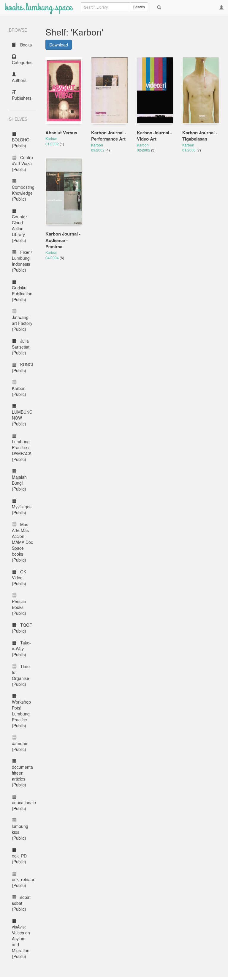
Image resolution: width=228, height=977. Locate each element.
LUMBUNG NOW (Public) (22, 418)
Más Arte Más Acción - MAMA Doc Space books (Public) (22, 542)
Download (58, 45)
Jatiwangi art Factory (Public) (22, 323)
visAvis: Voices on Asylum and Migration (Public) (21, 941)
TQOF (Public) (22, 628)
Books (25, 45)
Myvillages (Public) (21, 509)
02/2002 (144, 149)
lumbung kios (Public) (20, 832)
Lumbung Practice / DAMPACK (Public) (21, 450)
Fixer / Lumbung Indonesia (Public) (22, 261)
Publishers (21, 98)
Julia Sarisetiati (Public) (21, 347)
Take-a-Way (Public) (21, 648)
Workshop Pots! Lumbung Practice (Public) (21, 713)
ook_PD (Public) (19, 859)
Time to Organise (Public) (21, 675)
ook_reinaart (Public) (24, 882)
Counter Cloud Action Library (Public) (19, 228)
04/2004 (52, 257)
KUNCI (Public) (22, 367)
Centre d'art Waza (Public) (22, 163)
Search (139, 6)
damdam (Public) (20, 746)
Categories (22, 62)
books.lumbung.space (38, 7)
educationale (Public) (24, 805)
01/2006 (189, 149)
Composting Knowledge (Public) (23, 193)
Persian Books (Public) (19, 607)
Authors (19, 80)
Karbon (51, 138)
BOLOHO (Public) (20, 143)
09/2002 (98, 149)
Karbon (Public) (19, 391)
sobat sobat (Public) (21, 903)
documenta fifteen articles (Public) (22, 776)
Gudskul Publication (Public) (22, 293)
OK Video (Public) (19, 577)
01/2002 (52, 143)
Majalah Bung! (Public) (19, 483)
